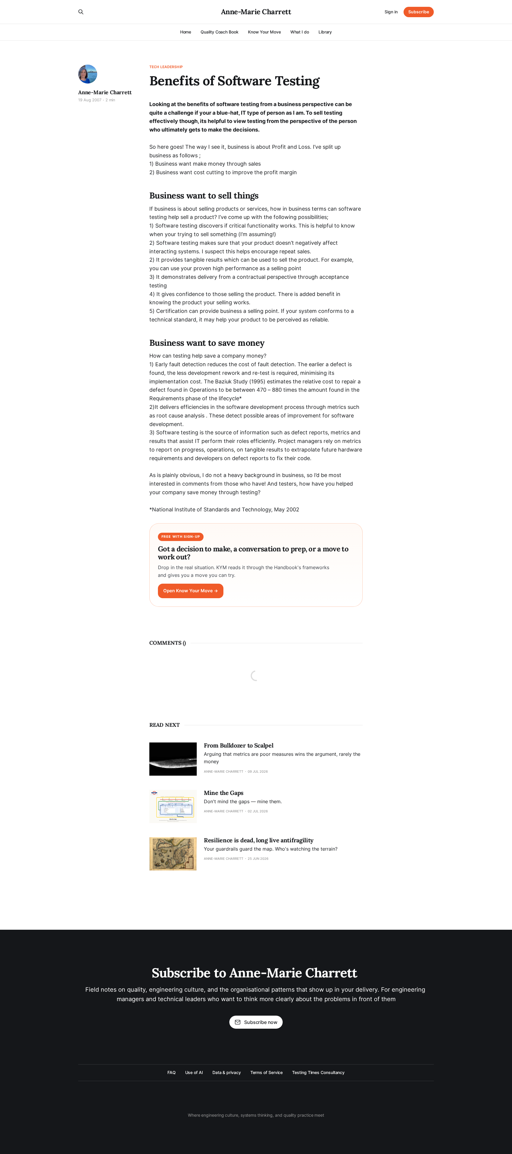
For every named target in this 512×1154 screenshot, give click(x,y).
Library (325, 31)
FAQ (171, 1072)
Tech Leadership (166, 67)
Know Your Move (264, 31)
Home (185, 31)
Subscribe (418, 11)
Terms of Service (266, 1072)
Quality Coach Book (220, 31)
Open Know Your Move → (190, 590)
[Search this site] (80, 11)
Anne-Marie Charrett (256, 11)
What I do (299, 31)
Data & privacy (226, 1072)
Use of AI (194, 1072)
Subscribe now (260, 1022)
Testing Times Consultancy (318, 1072)
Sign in (391, 11)
